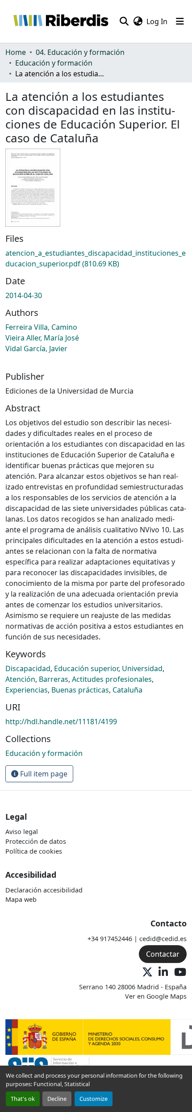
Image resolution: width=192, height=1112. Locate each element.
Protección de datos (35, 841)
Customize (93, 1099)
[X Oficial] (147, 973)
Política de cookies (33, 851)
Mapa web (21, 899)
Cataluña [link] (127, 690)
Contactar (162, 954)
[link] (96, 258)
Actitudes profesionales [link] (112, 679)
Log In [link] (156, 21)
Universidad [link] (142, 668)
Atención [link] (20, 679)
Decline (57, 1099)
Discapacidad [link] (27, 668)
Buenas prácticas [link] (80, 690)
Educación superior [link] (86, 668)
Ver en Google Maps (156, 996)
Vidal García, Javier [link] (36, 348)
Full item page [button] (42, 774)
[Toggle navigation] (180, 21)
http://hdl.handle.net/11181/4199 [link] (61, 721)
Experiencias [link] (26, 690)
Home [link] (15, 52)
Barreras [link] (53, 679)
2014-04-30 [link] (23, 295)
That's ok (23, 1099)
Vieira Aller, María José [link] (42, 338)
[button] (60, 21)
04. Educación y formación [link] (80, 52)
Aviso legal (21, 831)
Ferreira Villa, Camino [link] (41, 327)
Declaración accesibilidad (44, 890)
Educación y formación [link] (53, 63)
